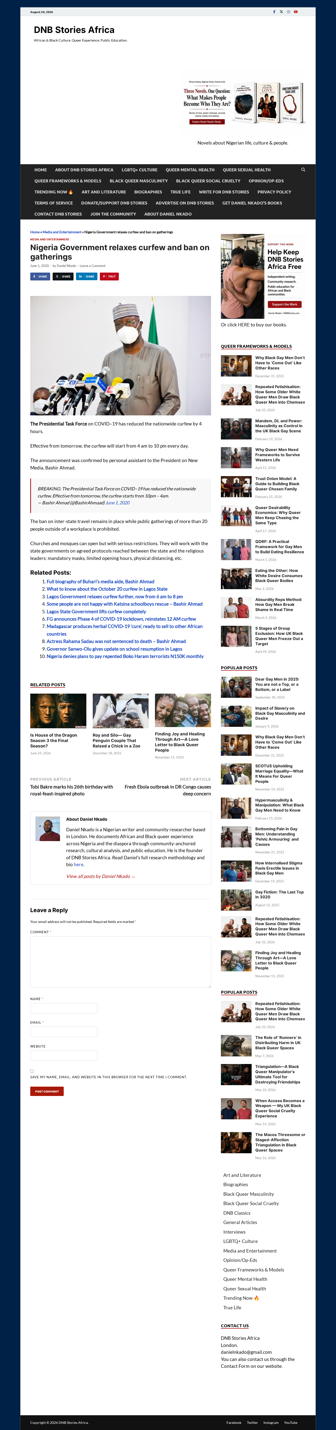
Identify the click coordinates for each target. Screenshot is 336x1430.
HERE (244, 324)
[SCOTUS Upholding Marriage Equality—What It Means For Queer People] (236, 767)
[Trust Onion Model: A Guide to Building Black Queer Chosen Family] (236, 479)
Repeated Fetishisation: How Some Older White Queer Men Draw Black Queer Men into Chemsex (280, 394)
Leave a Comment (93, 266)
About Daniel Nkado (168, 214)
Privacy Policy (274, 191)
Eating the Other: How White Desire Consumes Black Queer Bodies (279, 575)
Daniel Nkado (66, 266)
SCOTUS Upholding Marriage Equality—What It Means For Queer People (279, 773)
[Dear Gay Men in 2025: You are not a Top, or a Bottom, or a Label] (236, 680)
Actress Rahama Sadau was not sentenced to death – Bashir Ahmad (116, 641)
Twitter (252, 1422)
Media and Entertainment (62, 232)
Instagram (271, 1422)
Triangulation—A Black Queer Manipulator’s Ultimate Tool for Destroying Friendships (277, 1074)
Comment (40, 932)
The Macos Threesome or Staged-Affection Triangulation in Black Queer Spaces (280, 1142)
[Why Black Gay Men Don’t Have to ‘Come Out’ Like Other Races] (236, 358)
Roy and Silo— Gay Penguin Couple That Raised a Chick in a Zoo (116, 740)
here (78, 864)
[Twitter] (281, 11)
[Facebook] (274, 11)
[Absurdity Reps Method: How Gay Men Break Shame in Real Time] (236, 600)
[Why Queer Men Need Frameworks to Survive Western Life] (236, 450)
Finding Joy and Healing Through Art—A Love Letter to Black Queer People (278, 960)
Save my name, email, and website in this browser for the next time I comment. (108, 1077)
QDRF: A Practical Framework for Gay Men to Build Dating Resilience (279, 546)
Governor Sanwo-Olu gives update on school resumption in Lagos (114, 649)
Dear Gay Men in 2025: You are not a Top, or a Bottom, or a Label (277, 684)
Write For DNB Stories (224, 191)
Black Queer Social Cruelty (208, 180)
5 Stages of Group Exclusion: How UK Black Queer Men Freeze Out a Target (279, 636)
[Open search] (303, 169)
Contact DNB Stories (58, 214)
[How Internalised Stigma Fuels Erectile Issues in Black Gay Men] (236, 864)
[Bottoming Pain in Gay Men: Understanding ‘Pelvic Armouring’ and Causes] (236, 829)
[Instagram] (288, 11)
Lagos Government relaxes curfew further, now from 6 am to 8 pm (115, 596)
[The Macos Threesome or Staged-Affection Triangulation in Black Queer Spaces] (236, 1135)
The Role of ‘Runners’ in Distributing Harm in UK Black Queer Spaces (278, 1042)
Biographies (148, 191)
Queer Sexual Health (247, 169)
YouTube (290, 1422)
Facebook (234, 1422)
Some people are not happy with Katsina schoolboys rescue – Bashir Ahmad (125, 604)
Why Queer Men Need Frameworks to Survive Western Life (277, 454)
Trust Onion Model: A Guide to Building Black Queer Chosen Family (277, 483)
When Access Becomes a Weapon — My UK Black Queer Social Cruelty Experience (280, 1108)
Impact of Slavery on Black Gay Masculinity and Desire (280, 713)
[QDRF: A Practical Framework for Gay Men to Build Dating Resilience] (236, 542)
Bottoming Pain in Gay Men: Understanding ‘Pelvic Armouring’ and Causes (277, 836)
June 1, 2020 (117, 502)
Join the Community (113, 214)
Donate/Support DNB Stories (114, 202)
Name (36, 999)
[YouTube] (296, 11)
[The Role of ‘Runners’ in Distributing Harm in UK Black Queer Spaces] (236, 1038)
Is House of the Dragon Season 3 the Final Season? (53, 740)
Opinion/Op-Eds (266, 180)
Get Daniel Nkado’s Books (252, 202)
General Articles (240, 1222)
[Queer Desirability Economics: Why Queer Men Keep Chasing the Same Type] (236, 508)
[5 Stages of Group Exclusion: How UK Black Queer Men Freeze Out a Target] (236, 629)
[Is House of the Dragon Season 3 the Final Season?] (58, 712)
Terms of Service (53, 202)
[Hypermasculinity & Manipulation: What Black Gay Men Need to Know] (236, 801)
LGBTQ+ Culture (139, 169)
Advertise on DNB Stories (185, 202)
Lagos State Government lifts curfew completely (96, 611)
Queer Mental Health (190, 169)
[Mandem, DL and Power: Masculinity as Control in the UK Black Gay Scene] (236, 421)
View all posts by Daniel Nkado (101, 876)
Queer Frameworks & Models (67, 180)
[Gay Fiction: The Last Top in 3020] (236, 893)
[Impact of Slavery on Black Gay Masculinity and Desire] (236, 709)
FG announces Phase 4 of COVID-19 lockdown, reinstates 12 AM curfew (121, 619)
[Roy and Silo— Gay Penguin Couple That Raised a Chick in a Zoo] (121, 712)
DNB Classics (236, 1213)
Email (37, 1022)
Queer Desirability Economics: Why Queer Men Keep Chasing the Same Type (278, 515)
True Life (180, 191)
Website (38, 1046)
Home (40, 169)
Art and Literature (104, 191)
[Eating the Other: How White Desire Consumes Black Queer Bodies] (236, 571)
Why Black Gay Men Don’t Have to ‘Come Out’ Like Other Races (280, 362)
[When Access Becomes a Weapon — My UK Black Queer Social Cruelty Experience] (236, 1101)
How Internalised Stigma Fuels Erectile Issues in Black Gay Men (278, 868)
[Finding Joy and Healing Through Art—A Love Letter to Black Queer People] (183, 712)
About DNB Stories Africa (84, 169)
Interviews (234, 1232)
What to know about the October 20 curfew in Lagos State (107, 589)
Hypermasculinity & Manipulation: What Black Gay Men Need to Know (279, 805)
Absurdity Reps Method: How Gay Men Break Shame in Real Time (278, 604)
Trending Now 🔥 (53, 191)
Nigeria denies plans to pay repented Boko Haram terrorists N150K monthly (125, 656)
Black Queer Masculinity (139, 180)
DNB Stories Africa (74, 29)
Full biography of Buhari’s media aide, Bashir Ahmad (100, 581)
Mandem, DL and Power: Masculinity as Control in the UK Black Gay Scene (279, 426)
